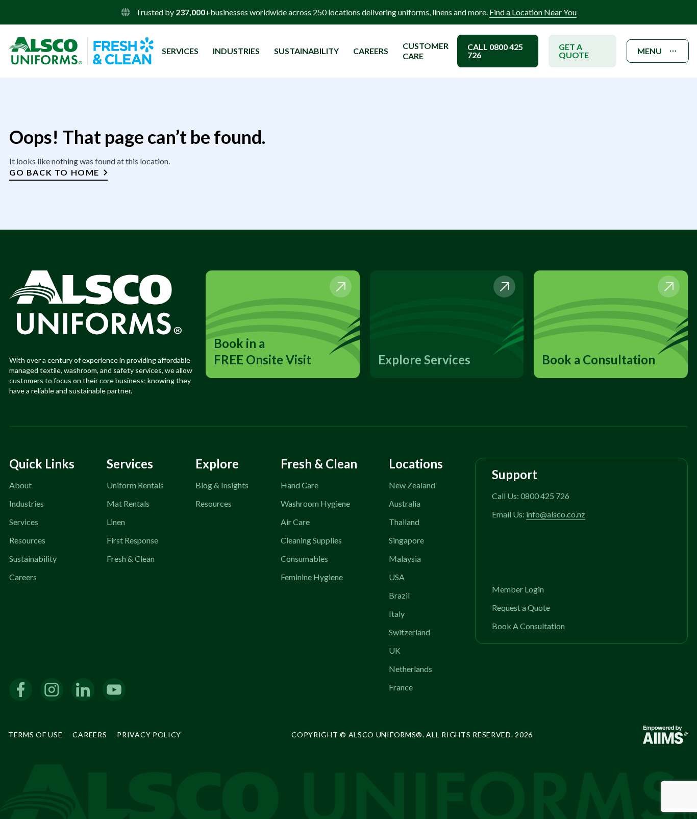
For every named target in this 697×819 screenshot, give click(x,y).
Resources (27, 540)
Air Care (295, 522)
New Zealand (412, 485)
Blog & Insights (221, 485)
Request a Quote (521, 607)
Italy (397, 613)
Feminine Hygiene (312, 577)
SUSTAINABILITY (306, 51)
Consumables (304, 558)
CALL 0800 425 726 (495, 51)
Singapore (406, 540)
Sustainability (33, 558)
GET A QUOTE (574, 51)
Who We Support (204, 38)
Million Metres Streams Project (229, 25)
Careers (370, 51)
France (401, 687)
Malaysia (405, 558)
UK (395, 650)
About (20, 485)
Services (23, 522)
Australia (404, 503)
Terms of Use (35, 734)
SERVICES (180, 51)
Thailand (404, 522)
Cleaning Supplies (311, 540)
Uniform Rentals (135, 485)
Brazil (399, 595)
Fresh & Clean (131, 558)
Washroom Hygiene (315, 503)
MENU (649, 51)
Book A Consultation (528, 626)
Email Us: (538, 514)
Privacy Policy (149, 734)
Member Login (518, 589)
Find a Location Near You (533, 12)
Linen (116, 522)
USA (397, 577)
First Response (132, 540)
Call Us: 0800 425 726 (530, 496)
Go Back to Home (54, 172)
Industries (26, 503)
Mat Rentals (128, 503)
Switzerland (409, 632)
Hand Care (299, 485)
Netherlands (410, 669)
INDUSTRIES (236, 51)
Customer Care (426, 51)
